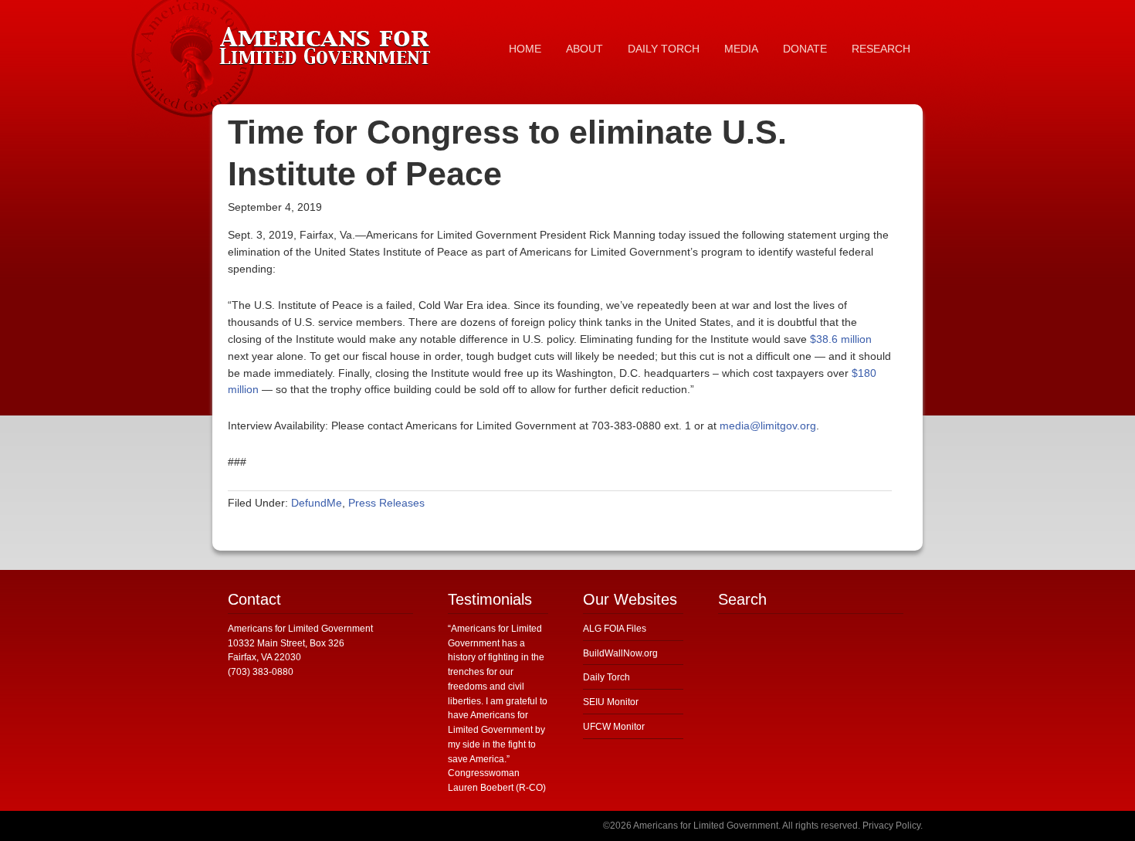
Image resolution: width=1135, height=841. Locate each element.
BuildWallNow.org (620, 653)
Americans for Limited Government (328, 42)
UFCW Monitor (614, 726)
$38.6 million (841, 339)
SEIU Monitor (611, 702)
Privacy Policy (891, 825)
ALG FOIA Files (614, 628)
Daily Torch (606, 677)
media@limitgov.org (768, 425)
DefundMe (316, 503)
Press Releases (386, 503)
